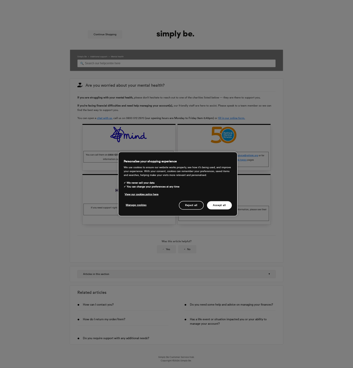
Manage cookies (136, 205)
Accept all (219, 205)
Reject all (191, 205)
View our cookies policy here (141, 194)
